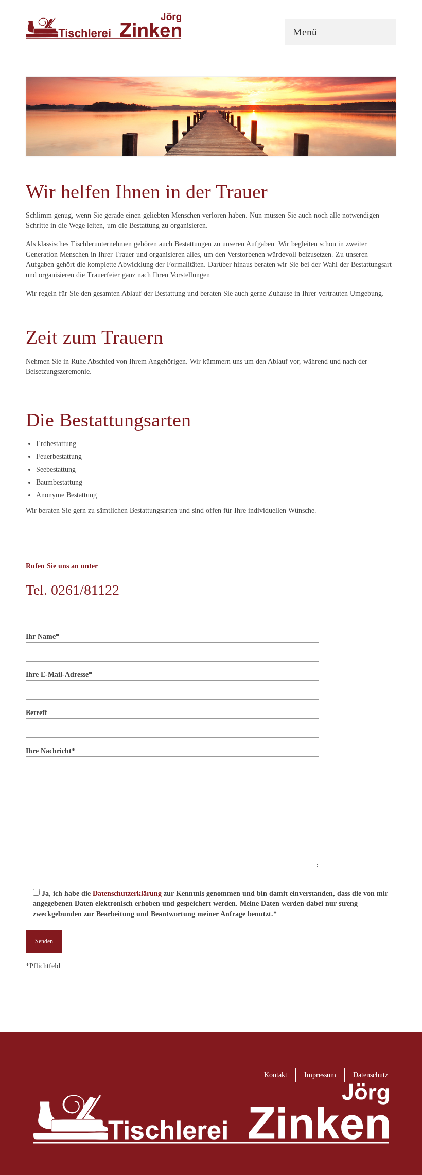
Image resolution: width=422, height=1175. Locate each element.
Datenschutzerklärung (127, 893)
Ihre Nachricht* (50, 751)
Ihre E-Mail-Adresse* (59, 675)
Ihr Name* (42, 636)
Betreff (36, 713)
